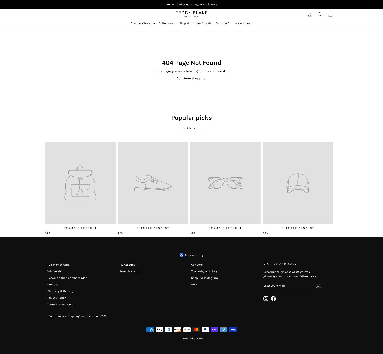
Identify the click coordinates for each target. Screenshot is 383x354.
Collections (166, 23)
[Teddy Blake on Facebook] (273, 298)
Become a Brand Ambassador (67, 277)
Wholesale (54, 271)
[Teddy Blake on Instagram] (265, 298)
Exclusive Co (223, 23)
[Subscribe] (318, 285)
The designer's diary (204, 271)
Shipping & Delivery (60, 291)
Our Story (197, 264)
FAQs (194, 284)
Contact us (54, 284)
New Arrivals (203, 23)
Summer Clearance (143, 23)
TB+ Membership (58, 264)
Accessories (242, 23)
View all (191, 128)
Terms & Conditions (60, 304)
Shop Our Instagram (204, 277)
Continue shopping (191, 78)
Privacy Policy (56, 297)
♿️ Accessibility (192, 255)
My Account (127, 264)
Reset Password (129, 271)
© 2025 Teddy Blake (191, 338)
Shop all (184, 23)
